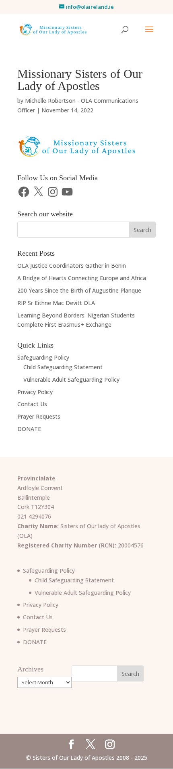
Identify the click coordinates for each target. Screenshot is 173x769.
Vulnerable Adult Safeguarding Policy (71, 379)
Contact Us (32, 404)
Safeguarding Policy (43, 357)
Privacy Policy (35, 392)
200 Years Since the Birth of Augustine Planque (79, 290)
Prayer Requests (38, 416)
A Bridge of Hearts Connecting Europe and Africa (81, 278)
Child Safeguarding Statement (63, 367)
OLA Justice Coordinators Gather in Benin (71, 265)
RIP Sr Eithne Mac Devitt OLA (56, 303)
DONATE (29, 429)
